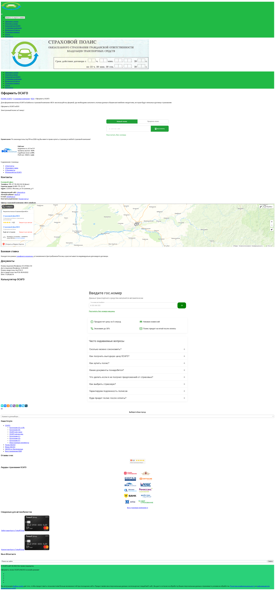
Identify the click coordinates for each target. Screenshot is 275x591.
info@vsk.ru (10, 197)
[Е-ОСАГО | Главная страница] (11, 10)
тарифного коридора (24, 256)
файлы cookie (18, 586)
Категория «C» (14, 436)
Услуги (7, 34)
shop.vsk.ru (21, 192)
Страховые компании (13, 28)
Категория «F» (14, 440)
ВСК (32, 99)
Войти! (17, 194)
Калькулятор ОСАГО (12, 26)
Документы (10, 170)
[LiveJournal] (26, 405)
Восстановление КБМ (13, 451)
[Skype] (23, 405)
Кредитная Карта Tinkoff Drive (13, 549)
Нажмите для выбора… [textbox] (11, 416)
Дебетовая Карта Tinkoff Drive (13, 530)
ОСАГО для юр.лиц (16, 434)
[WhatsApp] (17, 405)
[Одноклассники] (8, 405)
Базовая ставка (11, 168)
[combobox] (137, 416)
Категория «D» (14, 438)
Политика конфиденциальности (242, 586)
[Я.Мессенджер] (2, 405)
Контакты (9, 36)
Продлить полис (11, 24)
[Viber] (14, 405)
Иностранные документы (19, 443)
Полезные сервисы (12, 32)
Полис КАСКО (10, 445)
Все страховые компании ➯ (137, 508)
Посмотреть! (23, 199)
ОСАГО (7, 425)
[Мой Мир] (20, 405)
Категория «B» (14, 430)
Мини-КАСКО (10, 447)
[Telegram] (11, 405)
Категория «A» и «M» (17, 427)
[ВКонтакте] (5, 405)
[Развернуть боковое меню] (2, 408)
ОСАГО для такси (15, 432)
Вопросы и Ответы (12, 30)
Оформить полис (11, 21)
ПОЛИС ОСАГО (6, 99)
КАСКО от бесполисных (14, 449)
